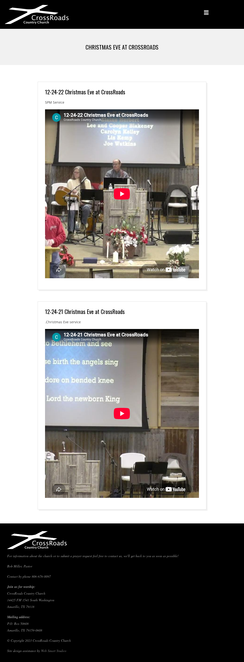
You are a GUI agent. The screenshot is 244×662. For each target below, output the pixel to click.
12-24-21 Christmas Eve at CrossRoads (85, 311)
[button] (206, 12)
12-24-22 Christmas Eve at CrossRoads (85, 91)
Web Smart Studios (53, 650)
